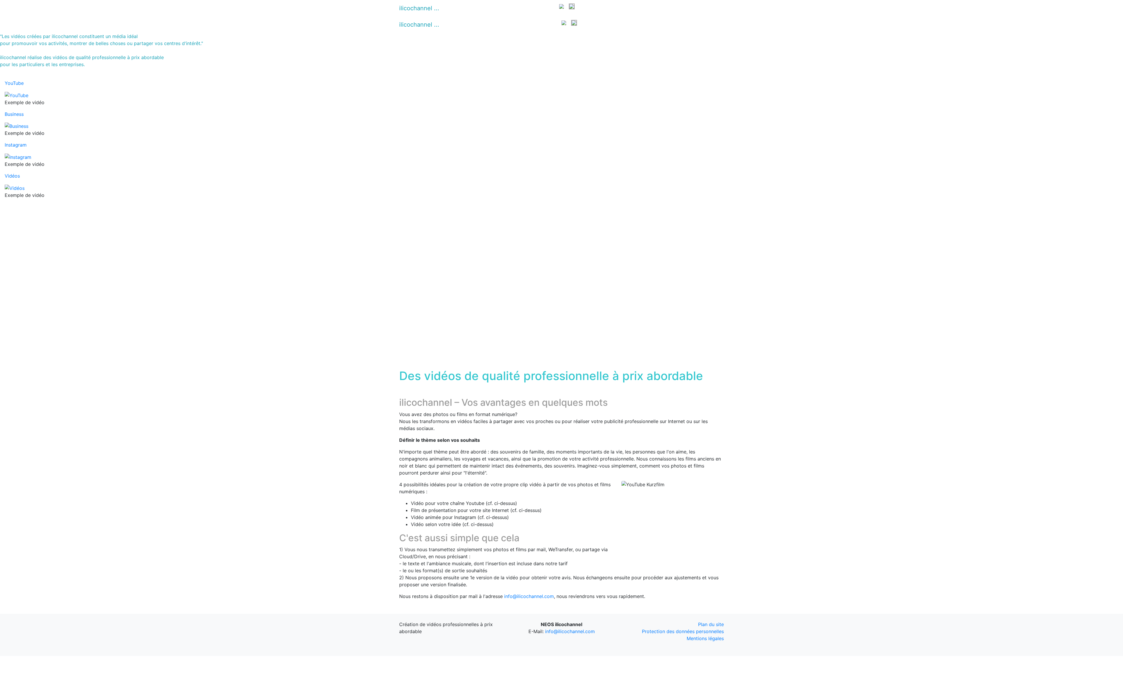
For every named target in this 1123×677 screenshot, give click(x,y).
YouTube (476, 8)
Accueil (454, 8)
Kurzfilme (548, 25)
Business (500, 8)
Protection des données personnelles (683, 631)
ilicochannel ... (419, 8)
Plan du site (711, 624)
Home (452, 25)
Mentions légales (705, 638)
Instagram (525, 8)
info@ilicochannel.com (529, 596)
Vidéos (548, 8)
